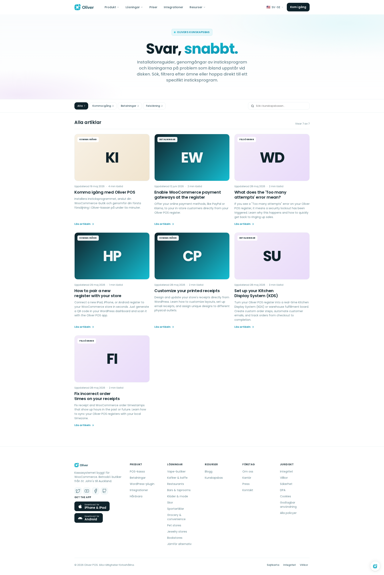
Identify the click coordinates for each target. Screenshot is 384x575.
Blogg (208, 471)
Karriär (246, 478)
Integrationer (173, 7)
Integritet (286, 471)
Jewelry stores (177, 532)
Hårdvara (136, 496)
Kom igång (298, 7)
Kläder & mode (177, 496)
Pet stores (174, 525)
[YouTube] (86, 491)
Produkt (110, 7)
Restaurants (175, 484)
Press (246, 484)
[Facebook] (95, 491)
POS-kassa (137, 471)
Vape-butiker (176, 471)
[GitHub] (104, 491)
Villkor (284, 478)
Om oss (247, 471)
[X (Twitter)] (78, 491)
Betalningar (130, 106)
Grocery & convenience (176, 517)
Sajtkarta (273, 565)
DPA (282, 490)
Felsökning (154, 106)
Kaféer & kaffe (177, 478)
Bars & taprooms (179, 490)
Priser (153, 7)
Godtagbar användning (288, 505)
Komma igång (103, 106)
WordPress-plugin (142, 484)
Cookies (285, 496)
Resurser (196, 7)
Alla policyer (288, 513)
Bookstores (174, 538)
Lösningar (133, 7)
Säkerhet (286, 484)
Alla (81, 106)
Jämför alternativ (179, 544)
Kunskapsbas (214, 478)
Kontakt (247, 490)
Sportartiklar (175, 509)
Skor (170, 503)
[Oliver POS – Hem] (84, 7)
